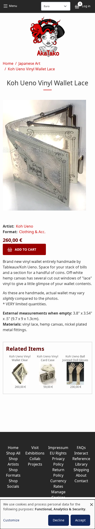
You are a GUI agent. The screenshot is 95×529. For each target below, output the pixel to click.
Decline (58, 520)
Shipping (81, 469)
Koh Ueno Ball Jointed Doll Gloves (75, 358)
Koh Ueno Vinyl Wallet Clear (19, 358)
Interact (81, 453)
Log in (86, 6)
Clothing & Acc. (32, 231)
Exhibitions (35, 453)
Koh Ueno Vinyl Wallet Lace (31, 68)
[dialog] (47, 514)
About (81, 475)
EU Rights (58, 453)
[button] (47, 156)
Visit (35, 447)
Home (8, 63)
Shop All (13, 453)
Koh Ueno (24, 226)
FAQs (81, 447)
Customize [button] (11, 520)
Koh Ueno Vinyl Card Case (47, 358)
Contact (81, 480)
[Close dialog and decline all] (91, 502)
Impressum (58, 447)
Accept (80, 520)
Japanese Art (29, 63)
